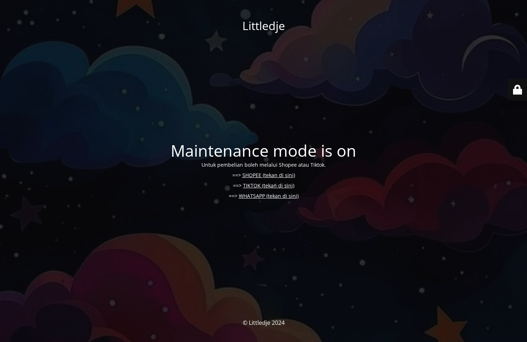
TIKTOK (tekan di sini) (268, 185)
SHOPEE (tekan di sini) (268, 175)
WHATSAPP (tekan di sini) (269, 195)
